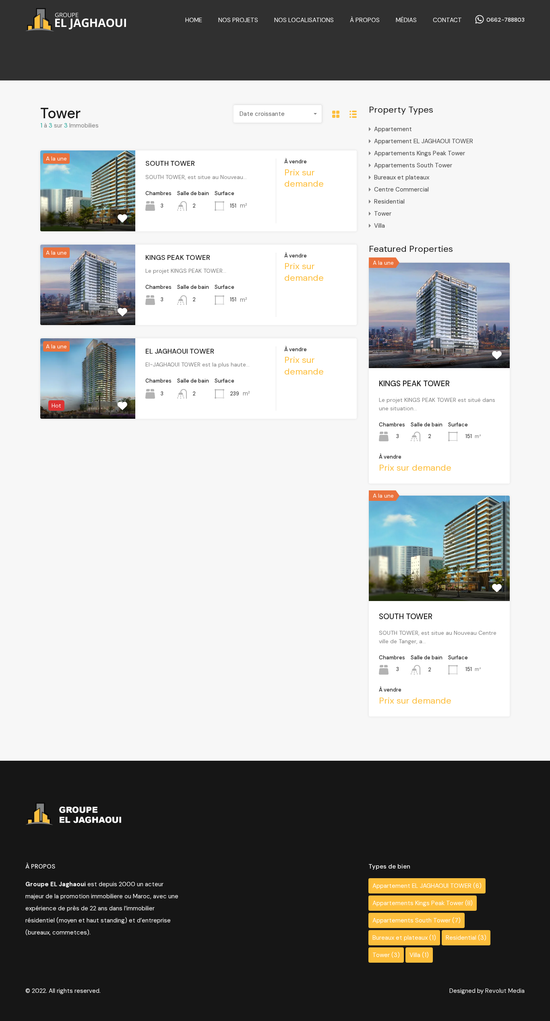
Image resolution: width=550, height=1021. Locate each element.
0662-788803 (505, 19)
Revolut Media (505, 991)
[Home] (75, 28)
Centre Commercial (401, 189)
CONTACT (447, 20)
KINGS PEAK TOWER (177, 257)
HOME (193, 20)
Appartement (393, 129)
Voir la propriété (88, 214)
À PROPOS (365, 20)
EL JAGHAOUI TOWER (179, 351)
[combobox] (278, 114)
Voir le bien (439, 346)
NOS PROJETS (238, 20)
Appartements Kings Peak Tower (419, 153)
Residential (389, 202)
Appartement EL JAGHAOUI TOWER (423, 141)
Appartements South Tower (413, 165)
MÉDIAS (406, 20)
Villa (379, 226)
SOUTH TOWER (170, 163)
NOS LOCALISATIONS (304, 20)
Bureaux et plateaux (401, 177)
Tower (382, 214)
